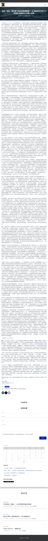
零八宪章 (20, 388)
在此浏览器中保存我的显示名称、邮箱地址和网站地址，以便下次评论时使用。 (18, 434)
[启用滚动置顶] (45, 538)
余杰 (9, 388)
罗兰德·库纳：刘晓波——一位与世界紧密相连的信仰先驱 (15, 468)
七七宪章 (6, 388)
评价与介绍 (7, 386)
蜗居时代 (15, 388)
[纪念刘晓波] (4, 4)
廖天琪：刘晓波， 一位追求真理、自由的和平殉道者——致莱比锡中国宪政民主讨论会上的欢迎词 (22, 470)
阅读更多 (34, 506)
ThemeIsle (25, 538)
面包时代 (24, 388)
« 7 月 (24, 461)
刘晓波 (12, 388)
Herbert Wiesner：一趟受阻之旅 (10, 475)
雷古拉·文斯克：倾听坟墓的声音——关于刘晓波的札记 (14, 472)
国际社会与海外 (6, 502)
